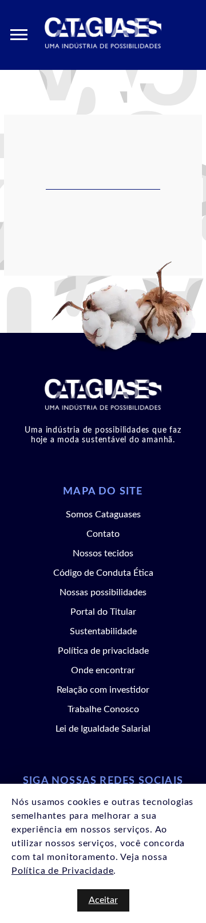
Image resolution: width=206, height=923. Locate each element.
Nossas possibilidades (103, 592)
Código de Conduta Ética (103, 573)
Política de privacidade (103, 650)
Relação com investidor (103, 689)
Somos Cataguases (103, 514)
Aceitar (103, 900)
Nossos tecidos (103, 553)
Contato (103, 534)
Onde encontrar (103, 670)
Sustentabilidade (103, 631)
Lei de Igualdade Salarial (103, 728)
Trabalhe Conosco (103, 709)
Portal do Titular (103, 611)
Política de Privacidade (62, 870)
